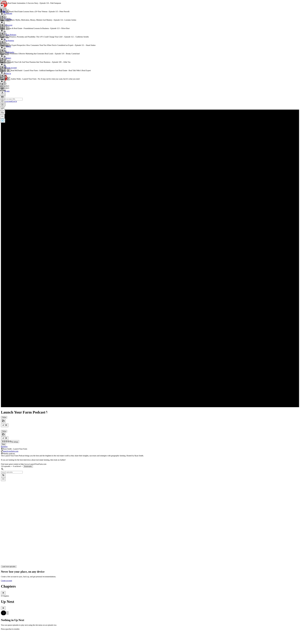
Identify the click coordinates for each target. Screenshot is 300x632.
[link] (150, 99)
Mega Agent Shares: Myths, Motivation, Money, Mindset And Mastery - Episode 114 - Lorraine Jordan (38, 20)
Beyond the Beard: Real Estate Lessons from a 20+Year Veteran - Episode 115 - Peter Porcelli (34, 12)
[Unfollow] (4, 425)
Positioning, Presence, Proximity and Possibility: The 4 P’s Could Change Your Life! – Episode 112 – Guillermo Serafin (44, 37)
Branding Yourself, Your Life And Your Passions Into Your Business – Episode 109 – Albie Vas (35, 62)
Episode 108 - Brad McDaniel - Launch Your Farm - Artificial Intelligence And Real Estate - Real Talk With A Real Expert (45, 70)
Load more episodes (9, 566)
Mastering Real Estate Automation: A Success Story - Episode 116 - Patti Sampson (30, 3)
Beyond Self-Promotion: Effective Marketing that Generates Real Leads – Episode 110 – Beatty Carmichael (40, 54)
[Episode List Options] (3, 479)
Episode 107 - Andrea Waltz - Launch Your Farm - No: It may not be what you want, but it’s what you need (40, 79)
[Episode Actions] (2, 116)
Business (4, 447)
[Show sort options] (3, 475)
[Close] (3, 593)
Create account (6, 581)
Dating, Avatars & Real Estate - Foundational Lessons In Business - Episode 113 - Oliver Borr (35, 28)
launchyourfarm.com (10, 451)
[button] (46, 412)
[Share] (2, 93)
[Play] (2, 120)
